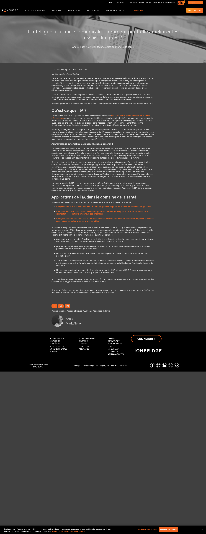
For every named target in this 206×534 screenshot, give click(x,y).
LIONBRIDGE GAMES (58, 349)
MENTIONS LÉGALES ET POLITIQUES (38, 365)
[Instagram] (158, 365)
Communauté (145, 3)
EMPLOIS (111, 338)
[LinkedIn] (164, 365)
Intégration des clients (164, 3)
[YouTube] (176, 365)
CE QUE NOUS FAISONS (34, 10)
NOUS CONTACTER (194, 10)
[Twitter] (170, 365)
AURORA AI (54, 351)
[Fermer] (202, 529)
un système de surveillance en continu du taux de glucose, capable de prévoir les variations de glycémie (103, 206)
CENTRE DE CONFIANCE (118, 3)
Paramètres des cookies (147, 529)
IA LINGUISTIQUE (57, 338)
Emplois (133, 3)
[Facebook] (152, 365)
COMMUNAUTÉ (114, 341)
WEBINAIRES (84, 349)
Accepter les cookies (168, 529)
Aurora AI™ (74, 10)
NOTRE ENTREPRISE (115, 10)
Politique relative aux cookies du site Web (68, 531)
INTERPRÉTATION (57, 346)
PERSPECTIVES (84, 346)
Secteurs (56, 10)
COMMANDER (137, 10)
